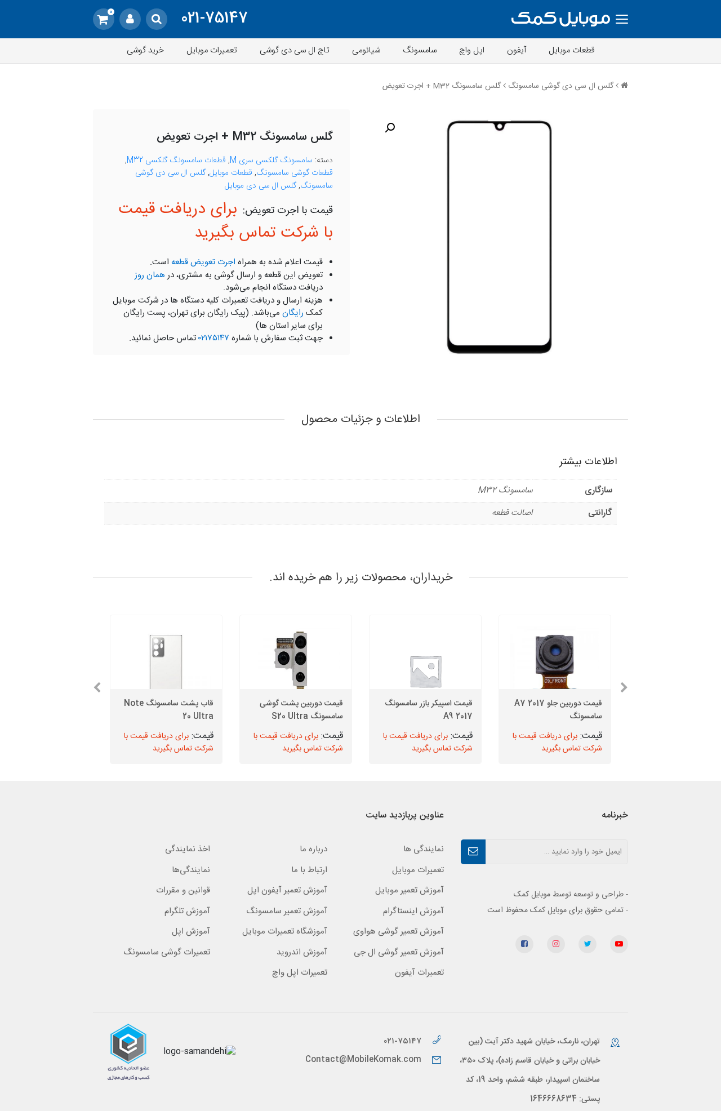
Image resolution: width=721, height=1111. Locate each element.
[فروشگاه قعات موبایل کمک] (560, 19)
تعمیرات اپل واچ (299, 973)
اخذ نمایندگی (187, 849)
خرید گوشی (145, 50)
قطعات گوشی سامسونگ (294, 173)
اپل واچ (471, 50)
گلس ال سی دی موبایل (260, 186)
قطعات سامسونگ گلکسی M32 (176, 160)
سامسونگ (420, 50)
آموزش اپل (191, 932)
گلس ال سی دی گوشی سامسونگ (560, 86)
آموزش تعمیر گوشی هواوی (398, 932)
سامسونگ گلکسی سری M (271, 160)
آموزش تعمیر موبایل (409, 890)
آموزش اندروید (302, 952)
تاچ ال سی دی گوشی (295, 50)
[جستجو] (156, 19)
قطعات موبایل (572, 50)
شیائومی (366, 50)
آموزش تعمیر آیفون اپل (287, 890)
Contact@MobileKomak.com (363, 1059)
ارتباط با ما (309, 870)
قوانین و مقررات (183, 890)
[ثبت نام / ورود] (130, 19)
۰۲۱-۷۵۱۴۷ (403, 1041)
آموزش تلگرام (187, 911)
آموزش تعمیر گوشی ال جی (399, 952)
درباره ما (313, 849)
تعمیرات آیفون (419, 973)
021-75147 (214, 19)
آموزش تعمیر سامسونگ (286, 911)
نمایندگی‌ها (191, 870)
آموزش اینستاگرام (413, 911)
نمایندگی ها (423, 849)
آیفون (516, 50)
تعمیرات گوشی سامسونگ (166, 952)
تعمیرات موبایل (211, 50)
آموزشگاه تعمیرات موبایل (284, 932)
